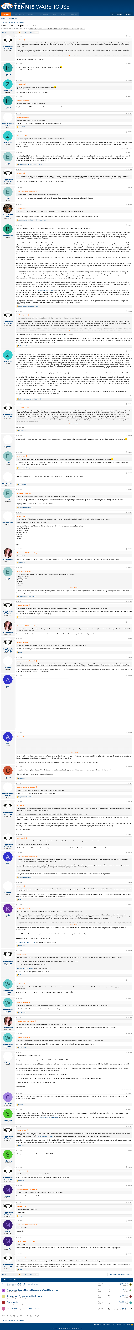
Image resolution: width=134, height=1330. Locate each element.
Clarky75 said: (21, 838)
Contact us (97, 1325)
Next (35, 32)
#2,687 (130, 998)
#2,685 (130, 950)
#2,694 (130, 1150)
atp (35, 28)
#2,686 (130, 980)
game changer (42, 28)
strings (77, 28)
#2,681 (130, 834)
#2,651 (130, 36)
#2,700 (130, 1254)
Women (63, 14)
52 (13, 32)
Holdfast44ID (10, 1286)
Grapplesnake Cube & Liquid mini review (22, 1284)
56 (25, 32)
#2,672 (130, 601)
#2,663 (130, 351)
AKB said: (19, 737)
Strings (25, 1286)
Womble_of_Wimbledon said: (25, 1021)
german (50, 28)
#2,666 (130, 452)
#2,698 (130, 1221)
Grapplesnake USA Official (10, 28)
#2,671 (130, 567)
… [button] (10, 32)
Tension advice (12, 1302)
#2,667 (130, 473)
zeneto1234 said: (22, 100)
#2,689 (130, 1034)
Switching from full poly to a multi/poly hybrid (24, 1296)
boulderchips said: (22, 315)
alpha (31, 28)
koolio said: (20, 954)
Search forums (13, 18)
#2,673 (130, 622)
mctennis (125, 1285)
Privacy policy (117, 1325)
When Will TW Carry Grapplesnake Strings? (23, 1308)
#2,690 (130, 1052)
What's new (18, 14)
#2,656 (130, 132)
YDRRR (8, 1292)
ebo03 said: (20, 40)
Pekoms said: (21, 84)
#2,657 (130, 153)
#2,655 (130, 113)
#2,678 (130, 766)
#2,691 (130, 1093)
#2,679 (130, 783)
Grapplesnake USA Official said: (26, 192)
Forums (6, 14)
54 (19, 32)
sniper (71, 28)
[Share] (126, 36)
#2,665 (130, 435)
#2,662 (130, 311)
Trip (127, 1304)
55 (22, 32)
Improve (74, 14)
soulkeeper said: (21, 1130)
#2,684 (130, 904)
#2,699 (130, 1237)
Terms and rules (106, 1325)
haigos (8, 1304)
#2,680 (130, 802)
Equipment (44, 14)
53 (16, 32)
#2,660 (130, 204)
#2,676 (130, 675)
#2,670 (130, 549)
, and (32, 220)
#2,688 (130, 1017)
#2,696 (130, 1185)
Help (123, 1325)
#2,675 (130, 657)
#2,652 (130, 63)
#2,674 (130, 638)
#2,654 (130, 97)
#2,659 (130, 188)
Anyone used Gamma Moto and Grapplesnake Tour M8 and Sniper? (33, 1290)
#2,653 (130, 80)
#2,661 (130, 225)
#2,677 (130, 733)
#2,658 (130, 169)
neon (60, 28)
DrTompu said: (21, 456)
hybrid (55, 28)
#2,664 (130, 404)
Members (31, 14)
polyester (65, 28)
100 (31, 32)
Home (128, 1325)
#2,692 (130, 1109)
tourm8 (82, 28)
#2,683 (130, 882)
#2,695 (130, 1167)
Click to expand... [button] (74, 56)
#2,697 (130, 1202)
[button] (23, 14)
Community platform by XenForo (67, 1328)
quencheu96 (10, 1298)
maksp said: (20, 1206)
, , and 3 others (28, 306)
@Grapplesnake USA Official (44, 290)
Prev (4, 32)
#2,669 (130, 512)
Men (54, 14)
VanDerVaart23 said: (23, 493)
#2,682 (130, 853)
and (30, 164)
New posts (4, 18)
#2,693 (130, 1126)
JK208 (8, 1310)
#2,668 (130, 489)
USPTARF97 (125, 1297)
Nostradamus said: (22, 605)
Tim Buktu (125, 1291)
